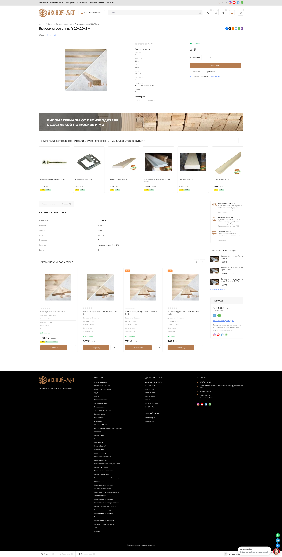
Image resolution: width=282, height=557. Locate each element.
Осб (95, 527)
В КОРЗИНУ (216, 66)
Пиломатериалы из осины (104, 520)
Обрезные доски (100, 382)
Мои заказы (149, 421)
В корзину (53, 348)
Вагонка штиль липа (101, 474)
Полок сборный (100, 446)
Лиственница (99, 481)
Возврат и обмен (151, 403)
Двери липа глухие (101, 460)
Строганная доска (101, 400)
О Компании (150, 396)
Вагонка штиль (99, 414)
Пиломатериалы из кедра (103, 513)
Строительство (150, 393)
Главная (42, 24)
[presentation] (234, 140)
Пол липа (97, 439)
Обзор (41, 35)
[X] (229, 28)
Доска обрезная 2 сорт (102, 385)
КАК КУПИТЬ (150, 385)
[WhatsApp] (239, 28)
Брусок (50, 24)
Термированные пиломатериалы (106, 492)
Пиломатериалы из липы (103, 485)
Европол (97, 432)
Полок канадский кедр (102, 510)
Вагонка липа (99, 435)
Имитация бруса (100, 424)
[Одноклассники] (233, 28)
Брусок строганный (64, 24)
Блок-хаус (98, 421)
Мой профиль (150, 417)
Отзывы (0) (51, 35)
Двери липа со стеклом (102, 456)
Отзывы (148, 400)
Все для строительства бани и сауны (107, 478)
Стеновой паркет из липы (103, 471)
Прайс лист (149, 389)
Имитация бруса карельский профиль (108, 428)
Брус (96, 393)
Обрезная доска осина (102, 389)
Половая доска (99, 407)
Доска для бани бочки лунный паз (107, 464)
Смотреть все (216, 290)
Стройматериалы (100, 495)
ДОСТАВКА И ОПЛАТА (153, 382)
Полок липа (98, 442)
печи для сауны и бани (102, 488)
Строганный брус (100, 403)
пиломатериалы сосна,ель (104, 524)
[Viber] (242, 28)
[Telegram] (236, 28)
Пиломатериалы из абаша (104, 517)
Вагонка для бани (101, 467)
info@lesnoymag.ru (223, 320)
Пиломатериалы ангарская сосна (106, 503)
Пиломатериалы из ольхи (103, 499)
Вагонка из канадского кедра (105, 506)
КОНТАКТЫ (149, 407)
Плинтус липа (99, 449)
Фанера (97, 531)
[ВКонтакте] (226, 28)
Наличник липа (100, 453)
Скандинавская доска (102, 410)
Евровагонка (99, 417)
